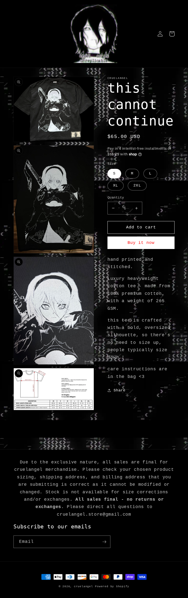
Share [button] (119, 390)
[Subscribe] (104, 542)
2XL (137, 185)
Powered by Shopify (112, 586)
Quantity (115, 197)
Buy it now (141, 242)
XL (115, 185)
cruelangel (83, 586)
